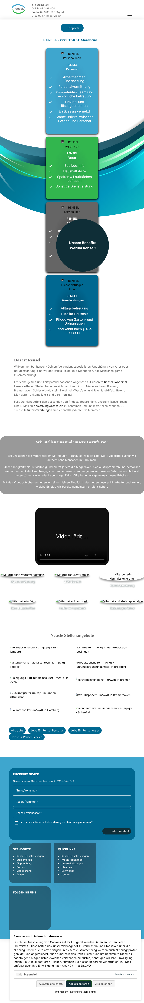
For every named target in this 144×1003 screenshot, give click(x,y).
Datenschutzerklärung (48, 822)
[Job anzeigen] (39, 649)
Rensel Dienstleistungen (30, 855)
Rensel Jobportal (115, 382)
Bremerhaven (24, 859)
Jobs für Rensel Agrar (85, 730)
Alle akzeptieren (79, 983)
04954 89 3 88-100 (43, 8)
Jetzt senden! (120, 831)
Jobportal (73, 28)
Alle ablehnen (103, 983)
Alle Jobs (17, 730)
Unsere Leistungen (72, 863)
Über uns (66, 867)
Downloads (67, 870)
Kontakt (65, 874)
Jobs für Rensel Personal (47, 730)
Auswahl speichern (51, 983)
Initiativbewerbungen (38, 410)
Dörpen (21, 867)
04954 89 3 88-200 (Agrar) (47, 12)
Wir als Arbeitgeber (72, 859)
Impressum (61, 991)
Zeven (20, 874)
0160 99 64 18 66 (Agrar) (46, 15)
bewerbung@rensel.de (48, 406)
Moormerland (24, 870)
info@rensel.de (40, 4)
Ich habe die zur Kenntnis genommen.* (57, 822)
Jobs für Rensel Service (26, 737)
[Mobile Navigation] (130, 14)
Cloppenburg (24, 863)
